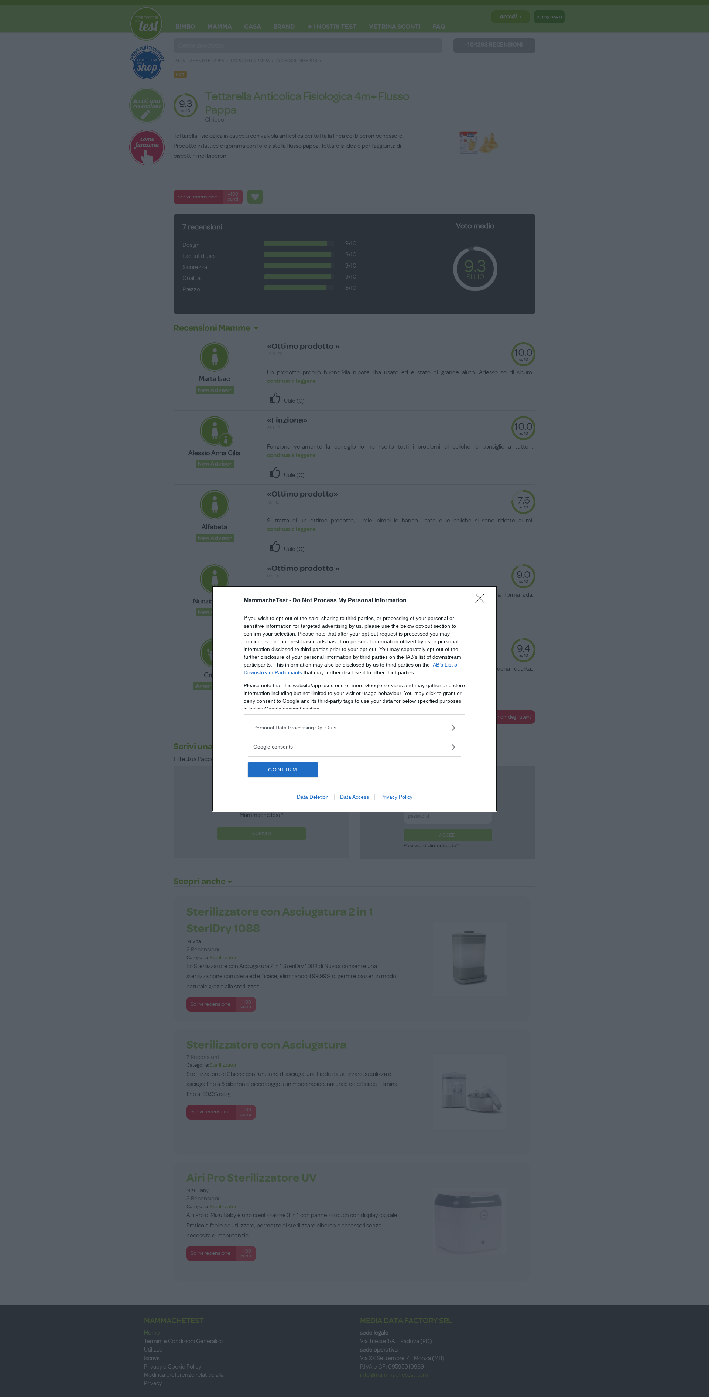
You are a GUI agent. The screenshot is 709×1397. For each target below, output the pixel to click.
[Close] (482, 601)
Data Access (354, 797)
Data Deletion (313, 797)
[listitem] (354, 728)
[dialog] (354, 698)
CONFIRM (283, 770)
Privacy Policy (396, 797)
